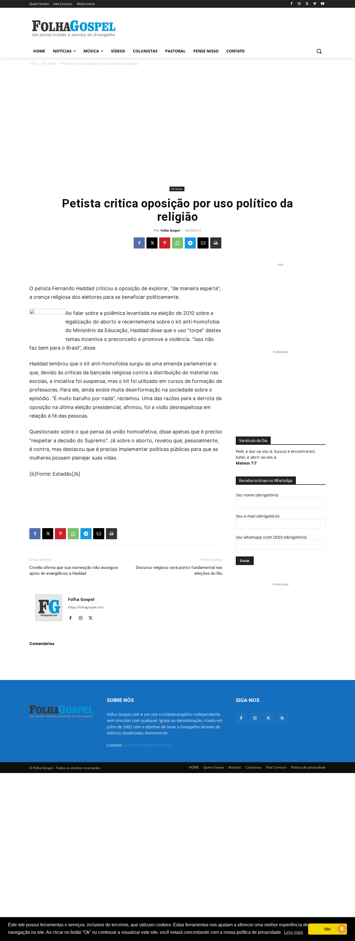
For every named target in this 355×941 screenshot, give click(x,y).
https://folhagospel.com (85, 607)
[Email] (203, 243)
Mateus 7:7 (246, 463)
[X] (307, 4)
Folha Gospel (170, 230)
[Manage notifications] (342, 928)
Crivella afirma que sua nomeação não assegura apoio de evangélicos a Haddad (73, 570)
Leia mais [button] (293, 932)
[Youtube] (322, 4)
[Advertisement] (219, 28)
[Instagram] (299, 4)
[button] (319, 51)
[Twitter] (268, 718)
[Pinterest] (164, 243)
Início (33, 63)
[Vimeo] (314, 4)
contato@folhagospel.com (147, 745)
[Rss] (282, 718)
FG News (49, 63)
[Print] (215, 243)
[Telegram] (190, 243)
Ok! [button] (327, 929)
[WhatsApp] (177, 243)
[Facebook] (291, 4)
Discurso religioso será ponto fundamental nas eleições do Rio (179, 570)
